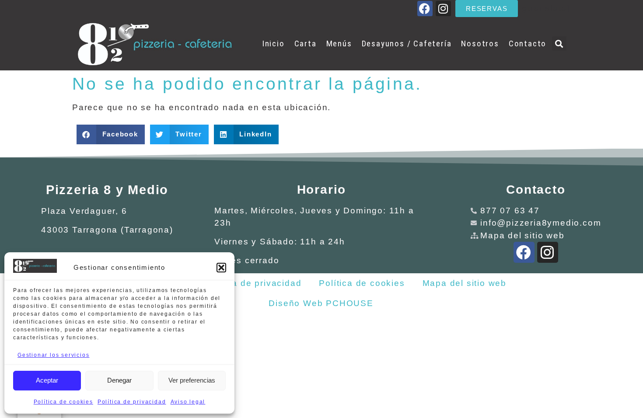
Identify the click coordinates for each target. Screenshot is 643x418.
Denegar (119, 380)
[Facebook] (425, 8)
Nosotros (480, 43)
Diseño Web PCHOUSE (321, 303)
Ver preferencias (191, 380)
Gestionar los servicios (53, 355)
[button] (221, 267)
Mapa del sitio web (465, 283)
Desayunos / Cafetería (407, 43)
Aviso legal (188, 402)
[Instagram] (443, 8)
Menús (339, 43)
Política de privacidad (132, 402)
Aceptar (47, 380)
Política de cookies (63, 402)
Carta (305, 43)
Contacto (527, 43)
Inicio (273, 43)
